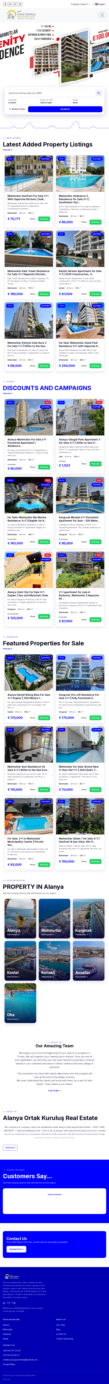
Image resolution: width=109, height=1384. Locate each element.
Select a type (46, 100)
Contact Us (61, 1334)
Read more (10, 1148)
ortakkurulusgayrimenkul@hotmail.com (20, 1360)
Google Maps (9, 1364)
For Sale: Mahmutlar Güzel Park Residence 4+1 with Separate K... (79, 344)
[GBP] (15, 4)
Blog (58, 1329)
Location (12, 100)
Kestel (5, 1339)
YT (9, 1303)
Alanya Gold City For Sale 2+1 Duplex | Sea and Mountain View (28, 594)
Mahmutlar (7, 1329)
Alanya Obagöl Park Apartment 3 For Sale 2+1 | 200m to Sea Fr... (79, 441)
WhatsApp (44, 219)
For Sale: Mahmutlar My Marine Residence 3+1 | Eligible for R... (27, 519)
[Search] (99, 93)
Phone (32, 219)
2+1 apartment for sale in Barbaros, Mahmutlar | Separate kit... (79, 595)
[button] (96, 84)
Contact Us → (16, 1249)
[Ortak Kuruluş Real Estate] (21, 15)
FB (13, 1303)
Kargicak (7, 1334)
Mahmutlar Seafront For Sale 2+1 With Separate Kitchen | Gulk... (28, 197)
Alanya (6, 1325)
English (101, 4)
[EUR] (5, 4)
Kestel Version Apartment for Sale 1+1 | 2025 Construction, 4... (80, 273)
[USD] (10, 4)
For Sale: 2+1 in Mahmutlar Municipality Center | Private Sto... (25, 841)
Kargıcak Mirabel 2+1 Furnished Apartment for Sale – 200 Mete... (79, 519)
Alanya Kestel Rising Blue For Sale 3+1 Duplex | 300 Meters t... (29, 696)
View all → (7, 150)
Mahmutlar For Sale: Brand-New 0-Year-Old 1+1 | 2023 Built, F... (79, 768)
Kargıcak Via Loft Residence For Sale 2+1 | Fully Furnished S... (79, 696)
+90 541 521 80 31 (11, 1355)
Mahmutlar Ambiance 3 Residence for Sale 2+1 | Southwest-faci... (74, 199)
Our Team (60, 1325)
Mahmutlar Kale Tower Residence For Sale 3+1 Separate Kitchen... (29, 273)
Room (75, 100)
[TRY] (20, 4)
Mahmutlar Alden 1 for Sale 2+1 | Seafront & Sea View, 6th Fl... (79, 840)
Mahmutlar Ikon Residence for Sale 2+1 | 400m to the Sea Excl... (28, 768)
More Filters (18, 109)
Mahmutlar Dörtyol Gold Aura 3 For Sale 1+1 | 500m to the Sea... (27, 344)
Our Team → (54, 1091)
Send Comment (54, 1194)
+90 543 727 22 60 (12, 1350)
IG (4, 1303)
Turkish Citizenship (64, 1339)
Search (65, 109)
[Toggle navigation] (102, 15)
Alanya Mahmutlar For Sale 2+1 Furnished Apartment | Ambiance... (27, 442)
